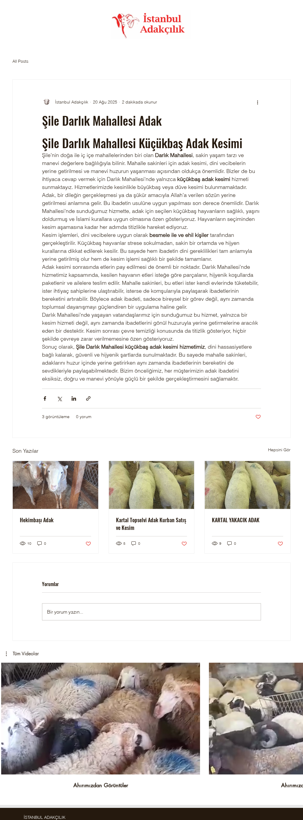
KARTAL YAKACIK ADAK (236, 520)
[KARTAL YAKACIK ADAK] (247, 485)
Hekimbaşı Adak (37, 520)
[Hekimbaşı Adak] (55, 485)
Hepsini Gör (279, 449)
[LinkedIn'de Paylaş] (74, 398)
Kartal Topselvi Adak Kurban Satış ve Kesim (151, 523)
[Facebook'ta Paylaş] (45, 398)
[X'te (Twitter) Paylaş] (59, 398)
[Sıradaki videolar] (295, 717)
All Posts (20, 61)
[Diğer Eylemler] (257, 102)
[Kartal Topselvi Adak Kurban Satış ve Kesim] (151, 485)
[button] (22, 653)
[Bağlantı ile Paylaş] (88, 398)
